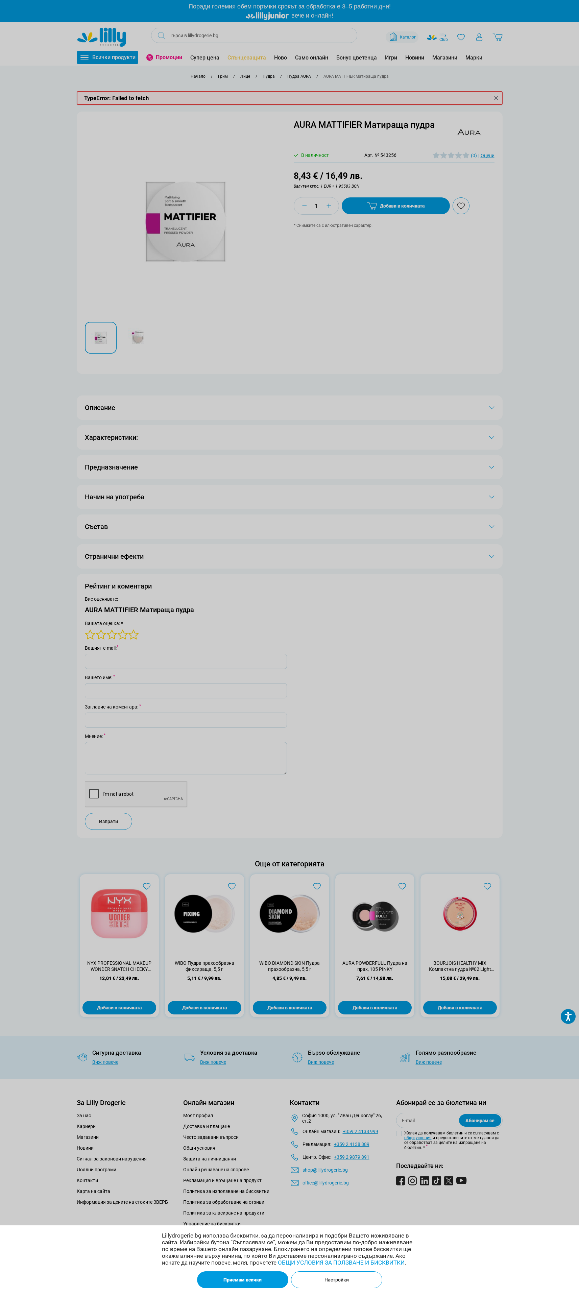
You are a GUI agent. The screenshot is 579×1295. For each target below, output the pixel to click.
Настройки (336, 1279)
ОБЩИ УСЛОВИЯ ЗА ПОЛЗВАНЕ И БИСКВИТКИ (341, 1262)
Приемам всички (242, 1279)
